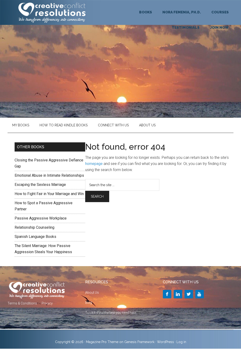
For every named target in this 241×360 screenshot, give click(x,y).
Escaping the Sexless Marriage (40, 184)
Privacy (47, 303)
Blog (88, 302)
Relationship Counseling (34, 227)
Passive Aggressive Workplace (41, 218)
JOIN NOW (219, 27)
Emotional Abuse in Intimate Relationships (49, 175)
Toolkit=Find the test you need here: (111, 313)
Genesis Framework (139, 342)
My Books (20, 125)
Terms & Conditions (22, 303)
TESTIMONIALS (186, 27)
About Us (147, 125)
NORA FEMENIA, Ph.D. (181, 12)
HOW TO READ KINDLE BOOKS (64, 125)
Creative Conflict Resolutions (52, 12)
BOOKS (145, 12)
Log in (181, 342)
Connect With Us (113, 125)
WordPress (165, 342)
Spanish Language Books (35, 236)
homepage (94, 163)
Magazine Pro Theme (102, 342)
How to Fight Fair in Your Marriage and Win (49, 194)
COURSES (220, 12)
